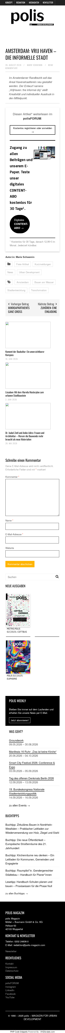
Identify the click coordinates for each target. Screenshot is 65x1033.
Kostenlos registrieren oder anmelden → (32, 129)
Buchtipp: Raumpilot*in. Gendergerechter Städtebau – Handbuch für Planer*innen (29, 872)
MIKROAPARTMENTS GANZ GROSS (19, 310)
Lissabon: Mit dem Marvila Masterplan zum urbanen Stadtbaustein (24, 393)
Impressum (11, 967)
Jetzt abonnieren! (20, 720)
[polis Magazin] (32, 23)
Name (9, 520)
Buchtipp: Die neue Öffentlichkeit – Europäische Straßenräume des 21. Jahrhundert (26, 844)
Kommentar (12, 476)
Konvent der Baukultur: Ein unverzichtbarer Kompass (24, 353)
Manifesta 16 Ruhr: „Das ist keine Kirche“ (33, 751)
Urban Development (29, 272)
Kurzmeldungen (43, 264)
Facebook (10, 994)
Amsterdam (23, 282)
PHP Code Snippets (19, 1031)
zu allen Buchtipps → (16, 893)
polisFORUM (12, 983)
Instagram (10, 986)
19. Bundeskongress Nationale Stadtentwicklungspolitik (26, 791)
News (10, 272)
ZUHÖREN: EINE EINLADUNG (49, 310)
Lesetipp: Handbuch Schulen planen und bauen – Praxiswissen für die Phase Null (28, 884)
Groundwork (16, 740)
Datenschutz (12, 970)
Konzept (8, 2)
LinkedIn (9, 990)
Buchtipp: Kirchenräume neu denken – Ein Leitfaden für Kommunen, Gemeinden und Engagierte (29, 859)
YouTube (9, 997)
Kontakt (9, 963)
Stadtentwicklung (16, 290)
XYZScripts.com (47, 1031)
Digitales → (21, 224)
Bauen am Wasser (44, 282)
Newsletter (48, 2)
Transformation (39, 290)
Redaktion (20, 2)
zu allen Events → (19, 805)
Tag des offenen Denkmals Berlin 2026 (31, 778)
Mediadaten (34, 2)
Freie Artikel (22, 264)
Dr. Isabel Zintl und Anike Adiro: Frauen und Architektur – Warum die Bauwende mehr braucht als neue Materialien (24, 436)
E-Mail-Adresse (14, 534)
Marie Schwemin (35, 65)
